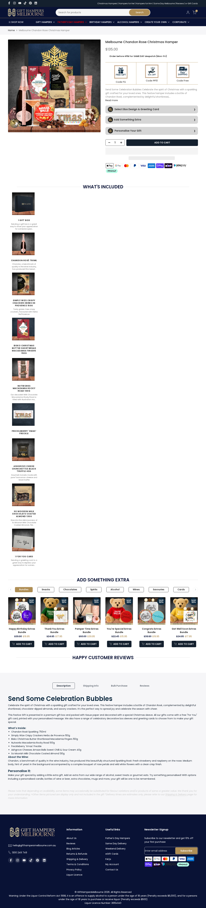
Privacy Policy (74, 869)
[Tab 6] (136, 589)
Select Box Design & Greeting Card (136, 109)
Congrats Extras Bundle (151, 630)
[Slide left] (10, 589)
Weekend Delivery (115, 848)
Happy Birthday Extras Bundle (22, 630)
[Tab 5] (115, 589)
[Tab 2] (45, 589)
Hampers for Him (144, 3)
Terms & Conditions (77, 864)
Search (140, 12)
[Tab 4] (94, 589)
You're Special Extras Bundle (119, 630)
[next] (92, 86)
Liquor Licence (74, 874)
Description (64, 685)
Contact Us (111, 869)
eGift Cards (111, 853)
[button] (151, 151)
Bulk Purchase (119, 685)
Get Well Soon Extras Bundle (184, 630)
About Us (71, 838)
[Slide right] (195, 589)
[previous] (16, 86)
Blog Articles (73, 848)
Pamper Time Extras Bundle (86, 630)
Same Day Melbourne (164, 3)
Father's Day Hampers (117, 838)
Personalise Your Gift (127, 130)
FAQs (108, 859)
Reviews (180, 3)
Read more (111, 100)
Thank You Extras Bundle (54, 630)
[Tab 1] (24, 589)
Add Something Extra (127, 119)
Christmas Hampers (107, 3)
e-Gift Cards (191, 3)
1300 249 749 (19, 852)
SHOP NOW (17, 22)
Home (11, 30)
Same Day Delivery (115, 843)
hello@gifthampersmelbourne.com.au (34, 845)
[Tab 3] (70, 589)
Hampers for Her (126, 3)
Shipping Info (91, 685)
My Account (112, 864)
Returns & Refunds (76, 853)
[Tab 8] (181, 589)
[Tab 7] (159, 589)
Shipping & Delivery (176, 794)
